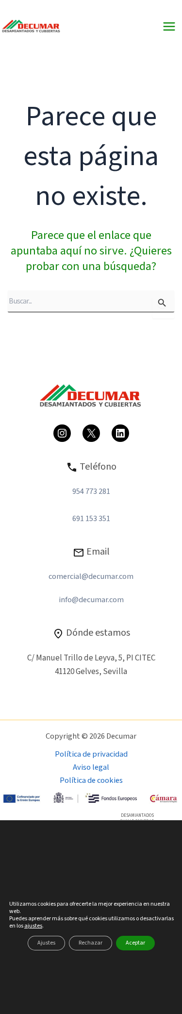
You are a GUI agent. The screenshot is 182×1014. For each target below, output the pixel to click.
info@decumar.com (91, 600)
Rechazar (90, 943)
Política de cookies (91, 780)
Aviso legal (91, 767)
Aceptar (135, 943)
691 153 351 (91, 518)
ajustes (33, 926)
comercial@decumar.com (91, 576)
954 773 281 (91, 491)
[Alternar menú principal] (169, 27)
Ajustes (46, 943)
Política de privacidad (91, 754)
